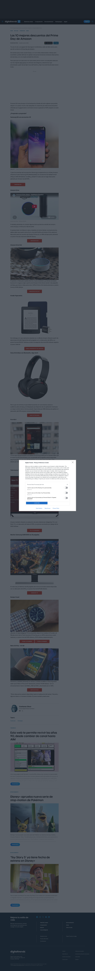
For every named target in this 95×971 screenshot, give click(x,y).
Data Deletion (39, 508)
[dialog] (47, 485)
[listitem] (47, 484)
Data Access (47, 508)
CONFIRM (37, 503)
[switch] (66, 488)
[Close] (73, 462)
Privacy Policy (56, 508)
